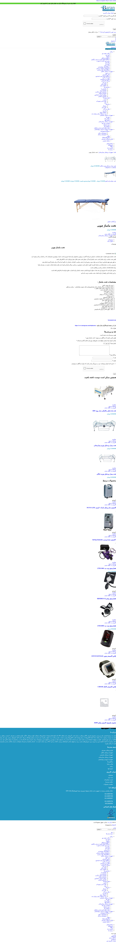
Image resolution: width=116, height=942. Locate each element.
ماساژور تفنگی (103, 93)
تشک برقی (104, 84)
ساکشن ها (107, 126)
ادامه (114, 34)
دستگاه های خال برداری (103, 70)
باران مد (110, 822)
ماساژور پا (104, 89)
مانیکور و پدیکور (105, 58)
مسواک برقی (103, 112)
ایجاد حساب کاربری (108, 13)
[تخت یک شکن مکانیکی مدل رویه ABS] (104, 403)
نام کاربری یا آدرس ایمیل (107, 15)
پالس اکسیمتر (106, 74)
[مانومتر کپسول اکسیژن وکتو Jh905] (104, 713)
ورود (114, 29)
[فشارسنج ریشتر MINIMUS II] (107, 589)
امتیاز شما (113, 343)
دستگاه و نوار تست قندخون (102, 76)
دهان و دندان (106, 109)
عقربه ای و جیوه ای (101, 101)
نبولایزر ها (107, 118)
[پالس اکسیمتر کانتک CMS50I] (107, 677)
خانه (114, 152)
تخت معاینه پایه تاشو (110, 181)
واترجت (105, 110)
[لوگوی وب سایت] (108, 11)
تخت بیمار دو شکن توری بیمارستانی (105, 445)
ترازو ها (108, 104)
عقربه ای (104, 107)
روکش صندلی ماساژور (100, 95)
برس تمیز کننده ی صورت (103, 61)
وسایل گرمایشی (105, 80)
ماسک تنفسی (106, 140)
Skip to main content (111, 0)
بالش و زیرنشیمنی (105, 79)
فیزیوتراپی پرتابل (102, 134)
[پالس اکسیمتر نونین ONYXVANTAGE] (107, 647)
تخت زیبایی (107, 65)
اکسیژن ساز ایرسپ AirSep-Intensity (104, 540)
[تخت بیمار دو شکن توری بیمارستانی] (104, 438)
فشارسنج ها (106, 98)
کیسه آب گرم (106, 77)
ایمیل (114, 360)
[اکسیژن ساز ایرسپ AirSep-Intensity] (108, 530)
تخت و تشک (107, 125)
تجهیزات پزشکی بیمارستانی (105, 152)
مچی (105, 102)
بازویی (105, 99)
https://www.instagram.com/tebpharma (85, 325)
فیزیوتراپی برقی (102, 133)
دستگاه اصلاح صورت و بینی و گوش (100, 59)
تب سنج (108, 73)
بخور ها (108, 117)
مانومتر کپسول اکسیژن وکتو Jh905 (105, 723)
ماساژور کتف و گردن (101, 92)
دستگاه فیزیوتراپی (105, 131)
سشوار (108, 56)
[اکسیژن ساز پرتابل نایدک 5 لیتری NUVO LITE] (108, 498)
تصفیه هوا (107, 120)
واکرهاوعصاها (106, 137)
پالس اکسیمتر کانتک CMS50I (107, 687)
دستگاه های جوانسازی (104, 67)
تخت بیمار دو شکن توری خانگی (108, 166)
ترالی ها (108, 62)
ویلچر (108, 136)
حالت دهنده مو (106, 53)
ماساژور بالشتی (102, 96)
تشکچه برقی (103, 85)
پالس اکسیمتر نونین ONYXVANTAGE (103, 656)
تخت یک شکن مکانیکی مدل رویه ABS (104, 411)
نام (115, 357)
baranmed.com (112, 320)
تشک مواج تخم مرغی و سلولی (102, 128)
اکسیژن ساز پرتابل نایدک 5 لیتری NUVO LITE (101, 507)
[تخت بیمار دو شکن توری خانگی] (107, 466)
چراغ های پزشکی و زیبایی (103, 68)
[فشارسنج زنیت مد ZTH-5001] (107, 561)
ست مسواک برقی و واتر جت (99, 113)
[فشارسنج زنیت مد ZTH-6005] (107, 618)
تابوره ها (107, 64)
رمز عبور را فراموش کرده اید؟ (108, 32)
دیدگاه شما (112, 355)
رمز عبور (111, 18)
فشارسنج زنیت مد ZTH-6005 (106, 626)
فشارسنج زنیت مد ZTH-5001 (106, 568)
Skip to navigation (101, 0)
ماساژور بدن (103, 90)
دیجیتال (105, 106)
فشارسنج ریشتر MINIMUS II (106, 598)
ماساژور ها (107, 87)
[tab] (110, 239)
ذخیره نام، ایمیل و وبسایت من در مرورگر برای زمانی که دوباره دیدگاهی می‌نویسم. (92, 363)
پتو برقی (104, 82)
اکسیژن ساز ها (106, 123)
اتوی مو (108, 55)
